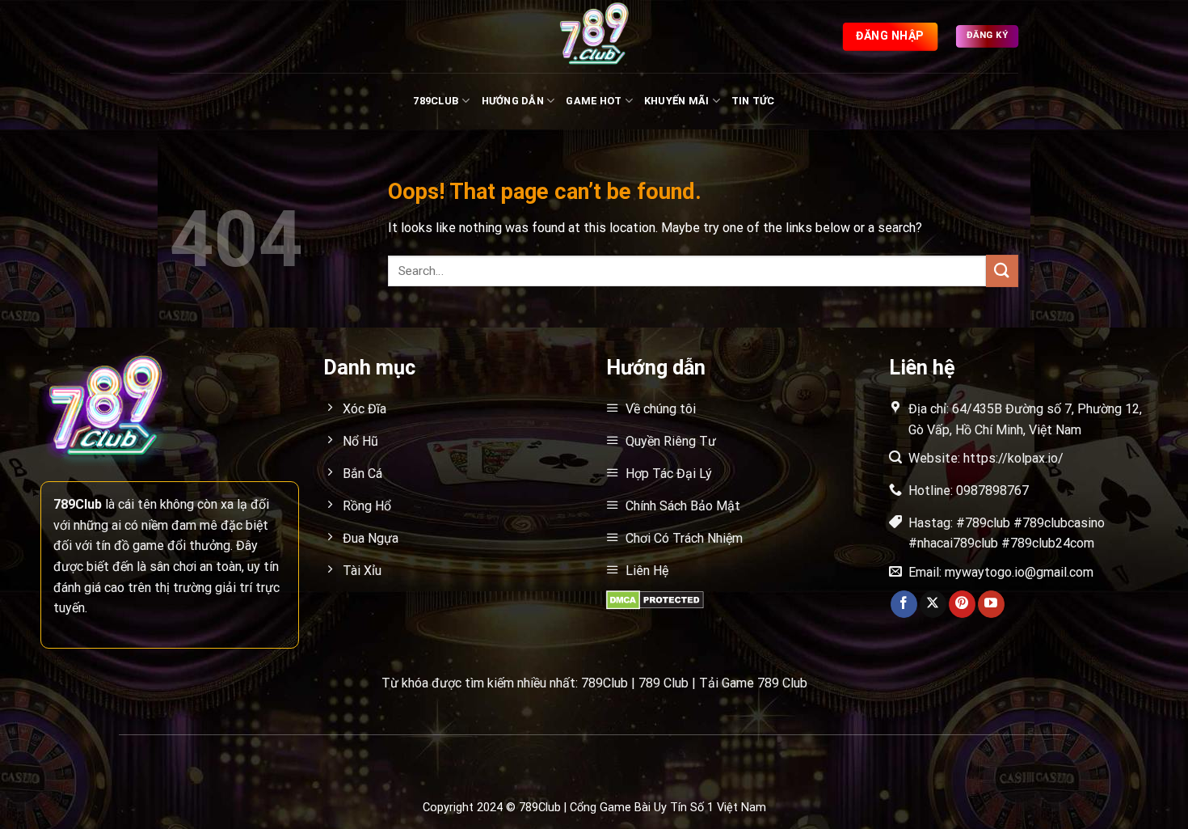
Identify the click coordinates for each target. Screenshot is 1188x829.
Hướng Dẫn (513, 101)
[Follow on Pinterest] (962, 604)
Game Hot (593, 101)
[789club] (594, 36)
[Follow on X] (933, 604)
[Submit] (1002, 270)
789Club (436, 101)
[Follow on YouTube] (991, 604)
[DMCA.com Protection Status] (655, 599)
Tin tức (753, 101)
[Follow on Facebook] (904, 604)
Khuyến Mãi (677, 101)
